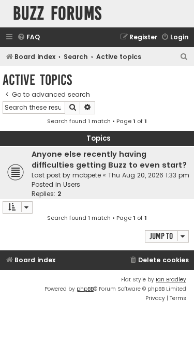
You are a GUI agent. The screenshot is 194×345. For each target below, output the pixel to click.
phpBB (85, 289)
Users (71, 184)
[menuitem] (28, 37)
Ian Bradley (171, 279)
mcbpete (86, 175)
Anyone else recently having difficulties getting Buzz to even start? (109, 159)
